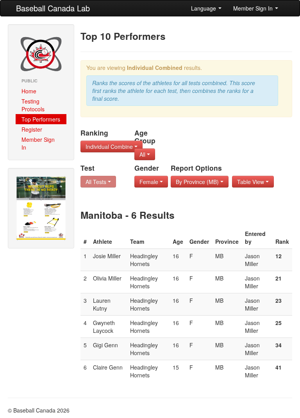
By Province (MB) (198, 182)
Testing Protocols (33, 105)
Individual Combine (110, 146)
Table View (251, 182)
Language (204, 8)
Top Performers (40, 119)
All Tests (97, 182)
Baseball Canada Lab (53, 8)
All (143, 154)
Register (31, 129)
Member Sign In (253, 8)
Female (149, 182)
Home (28, 91)
